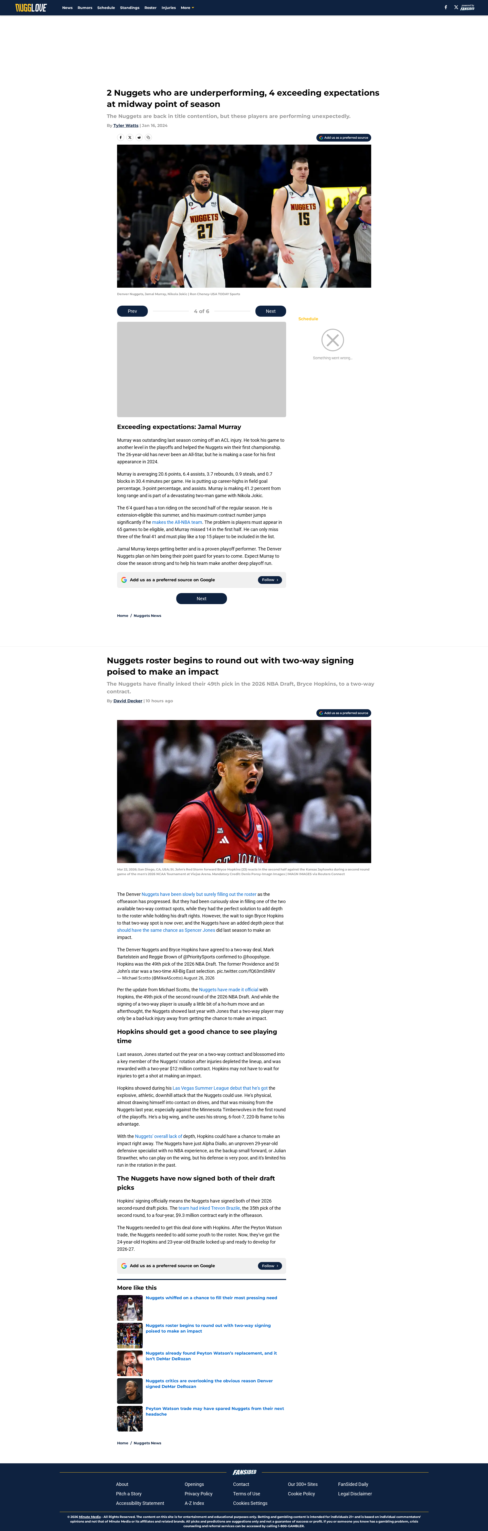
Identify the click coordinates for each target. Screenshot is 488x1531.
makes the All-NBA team (177, 522)
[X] (456, 7)
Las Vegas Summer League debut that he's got (220, 1088)
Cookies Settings (250, 1503)
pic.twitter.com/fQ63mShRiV (246, 971)
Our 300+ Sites (303, 1484)
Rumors (85, 7)
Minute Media (90, 1517)
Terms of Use (246, 1493)
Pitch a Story (129, 1493)
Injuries (169, 7)
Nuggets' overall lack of (158, 1136)
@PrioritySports (199, 956)
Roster (150, 7)
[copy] (148, 137)
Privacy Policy (199, 1493)
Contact (241, 1484)
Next (271, 311)
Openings (194, 1484)
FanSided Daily (353, 1484)
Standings (129, 7)
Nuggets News (147, 615)
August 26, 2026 (199, 978)
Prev (132, 311)
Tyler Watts (126, 125)
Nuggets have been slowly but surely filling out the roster (199, 894)
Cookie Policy (301, 1493)
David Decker (127, 700)
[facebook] (446, 7)
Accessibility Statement (140, 1503)
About (122, 1484)
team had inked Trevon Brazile (209, 1208)
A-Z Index (194, 1503)
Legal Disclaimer (355, 1493)
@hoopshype (256, 956)
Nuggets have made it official (229, 989)
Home (122, 615)
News (67, 7)
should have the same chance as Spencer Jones (166, 930)
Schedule (106, 7)
